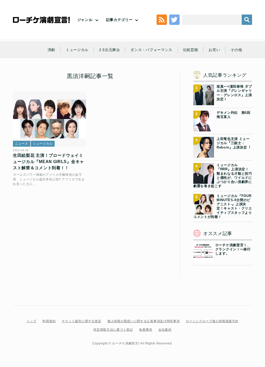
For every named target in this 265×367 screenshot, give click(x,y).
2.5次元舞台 (109, 50)
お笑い (214, 50)
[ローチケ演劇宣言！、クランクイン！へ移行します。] (203, 259)
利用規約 (49, 321)
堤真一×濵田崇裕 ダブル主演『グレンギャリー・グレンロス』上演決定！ (234, 92)
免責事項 (145, 329)
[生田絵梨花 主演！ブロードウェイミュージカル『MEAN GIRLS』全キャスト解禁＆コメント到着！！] (49, 119)
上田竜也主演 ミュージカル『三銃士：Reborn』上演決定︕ (234, 143)
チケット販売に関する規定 (81, 321)
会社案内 (165, 329)
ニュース (21, 143)
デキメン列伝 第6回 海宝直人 (234, 115)
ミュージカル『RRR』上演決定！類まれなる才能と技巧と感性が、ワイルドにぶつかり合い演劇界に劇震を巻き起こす (222, 175)
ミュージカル (77, 50)
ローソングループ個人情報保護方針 (212, 321)
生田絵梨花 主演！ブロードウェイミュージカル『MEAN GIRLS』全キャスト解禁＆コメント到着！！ (48, 161)
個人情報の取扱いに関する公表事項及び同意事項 (143, 321)
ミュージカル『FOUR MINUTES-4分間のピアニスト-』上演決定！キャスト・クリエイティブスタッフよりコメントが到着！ (222, 206)
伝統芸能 (190, 50)
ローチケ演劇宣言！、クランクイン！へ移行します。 (233, 249)
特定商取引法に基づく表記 (113, 329)
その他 (236, 50)
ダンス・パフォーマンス (151, 50)
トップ (31, 321)
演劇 (51, 50)
